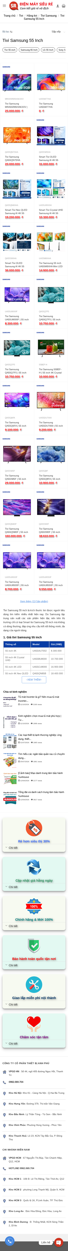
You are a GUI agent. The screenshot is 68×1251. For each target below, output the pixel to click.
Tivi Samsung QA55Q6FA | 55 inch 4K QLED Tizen (15, 424)
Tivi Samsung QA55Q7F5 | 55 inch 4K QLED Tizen (49, 318)
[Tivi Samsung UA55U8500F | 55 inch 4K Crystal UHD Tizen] (17, 561)
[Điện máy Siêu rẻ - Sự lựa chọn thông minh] (31, 6)
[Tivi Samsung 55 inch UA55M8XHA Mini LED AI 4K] (51, 242)
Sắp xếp (56, 31)
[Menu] (4, 6)
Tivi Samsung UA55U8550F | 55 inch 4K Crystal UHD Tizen (51, 584)
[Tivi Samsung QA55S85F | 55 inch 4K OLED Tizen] (17, 454)
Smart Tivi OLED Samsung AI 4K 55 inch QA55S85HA (48, 158)
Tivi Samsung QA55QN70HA (12, 158)
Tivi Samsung (49, 15)
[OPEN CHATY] (58, 1242)
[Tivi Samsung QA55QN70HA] (17, 135)
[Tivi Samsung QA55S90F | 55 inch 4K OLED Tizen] (51, 507)
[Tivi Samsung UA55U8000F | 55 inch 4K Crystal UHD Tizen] (17, 295)
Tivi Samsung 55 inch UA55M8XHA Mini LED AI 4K (51, 265)
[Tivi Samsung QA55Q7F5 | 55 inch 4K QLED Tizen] (51, 295)
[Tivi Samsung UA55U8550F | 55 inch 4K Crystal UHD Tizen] (51, 561)
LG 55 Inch (48, 50)
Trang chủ (9, 15)
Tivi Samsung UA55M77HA (46, 105)
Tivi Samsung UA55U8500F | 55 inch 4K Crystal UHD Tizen (17, 584)
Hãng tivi (32, 15)
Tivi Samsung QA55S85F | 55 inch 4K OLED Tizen (15, 477)
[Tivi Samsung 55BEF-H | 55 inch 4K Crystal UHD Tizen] (51, 348)
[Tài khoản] (57, 5)
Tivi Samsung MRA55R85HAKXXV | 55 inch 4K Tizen (16, 105)
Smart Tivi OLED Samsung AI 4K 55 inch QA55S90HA (14, 265)
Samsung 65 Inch (29, 50)
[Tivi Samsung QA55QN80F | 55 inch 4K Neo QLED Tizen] (17, 507)
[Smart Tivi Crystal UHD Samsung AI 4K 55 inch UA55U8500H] (51, 189)
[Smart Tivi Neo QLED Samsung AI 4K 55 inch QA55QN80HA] (17, 189)
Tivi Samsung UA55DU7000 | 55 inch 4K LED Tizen (51, 424)
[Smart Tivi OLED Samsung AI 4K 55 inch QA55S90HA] (17, 242)
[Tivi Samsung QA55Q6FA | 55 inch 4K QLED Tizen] (17, 401)
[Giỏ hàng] (64, 5)
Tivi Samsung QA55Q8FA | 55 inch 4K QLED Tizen (49, 477)
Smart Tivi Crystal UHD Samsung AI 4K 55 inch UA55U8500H (51, 212)
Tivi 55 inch (9, 50)
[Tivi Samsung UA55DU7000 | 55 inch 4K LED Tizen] (51, 401)
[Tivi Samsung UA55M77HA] (51, 82)
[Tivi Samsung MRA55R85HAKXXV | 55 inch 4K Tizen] (17, 82)
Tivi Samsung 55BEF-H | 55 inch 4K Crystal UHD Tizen (50, 371)
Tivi (21, 15)
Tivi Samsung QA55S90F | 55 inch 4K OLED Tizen (49, 530)
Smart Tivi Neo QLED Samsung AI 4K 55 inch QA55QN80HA (16, 212)
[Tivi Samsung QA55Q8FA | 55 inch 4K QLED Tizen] (51, 454)
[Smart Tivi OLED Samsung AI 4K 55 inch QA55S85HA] (51, 135)
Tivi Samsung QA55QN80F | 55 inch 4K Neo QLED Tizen (16, 530)
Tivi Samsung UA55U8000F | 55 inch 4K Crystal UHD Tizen (17, 318)
